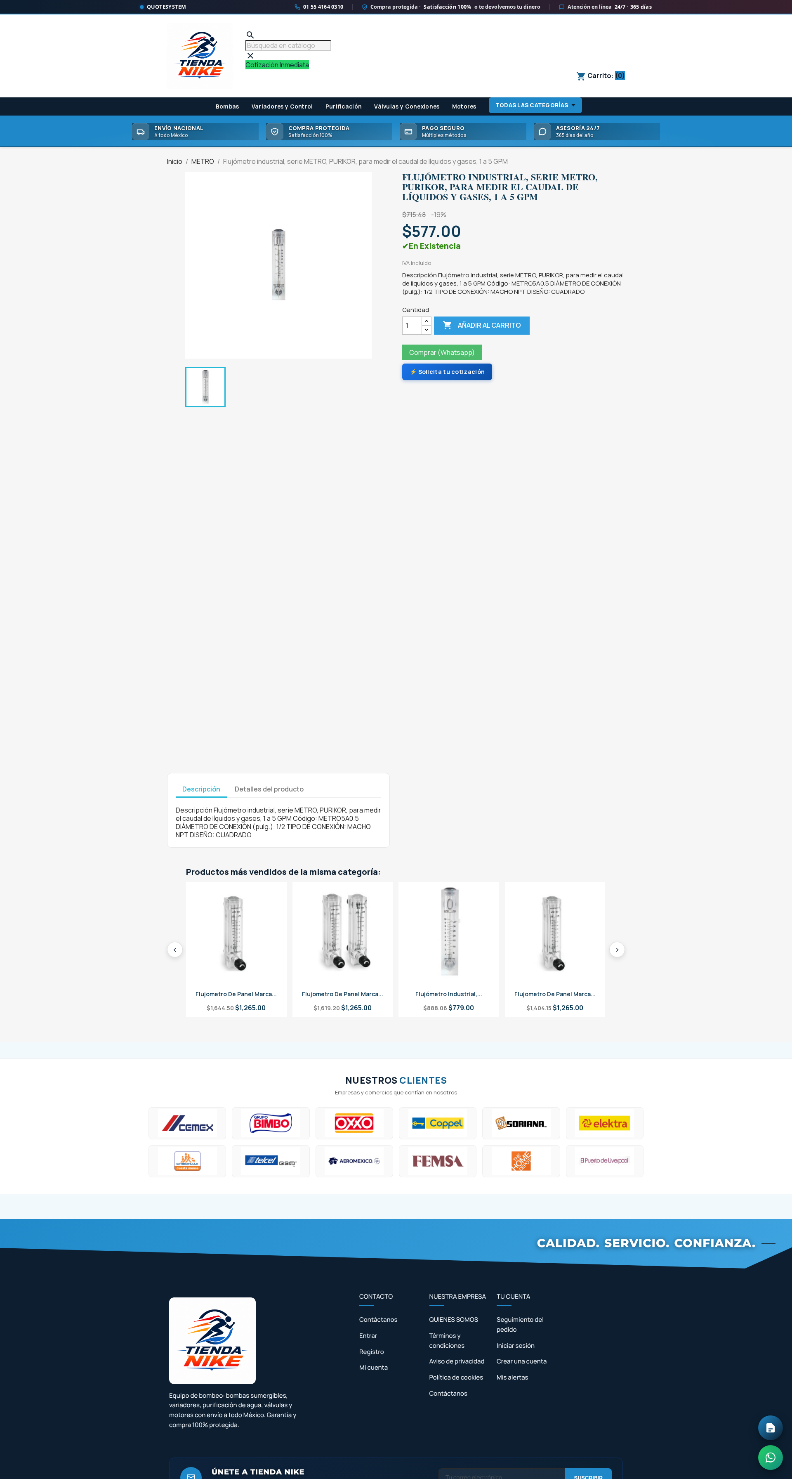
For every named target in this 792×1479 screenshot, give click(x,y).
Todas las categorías (531, 105)
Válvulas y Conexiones (406, 106)
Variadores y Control (282, 106)
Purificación (343, 106)
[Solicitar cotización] (770, 1427)
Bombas (227, 106)
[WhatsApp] (770, 1457)
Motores (464, 106)
